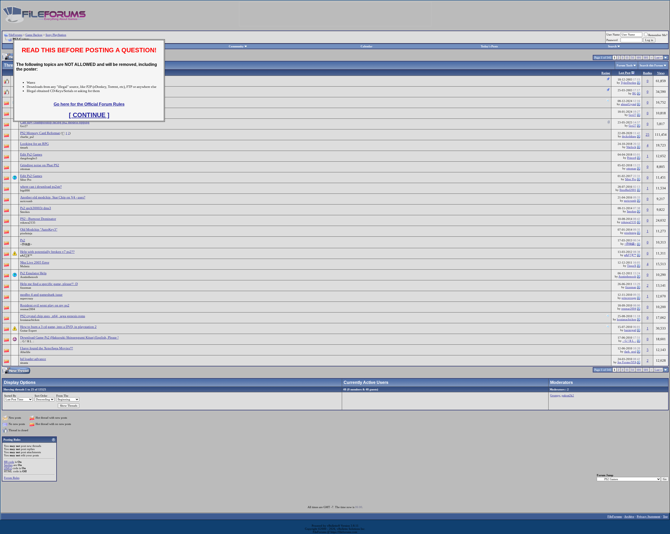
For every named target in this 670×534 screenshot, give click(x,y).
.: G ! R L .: (27, 341)
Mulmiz (25, 266)
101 (638, 57)
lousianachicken (30, 319)
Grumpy (555, 395)
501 (646, 57)
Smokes (25, 211)
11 (627, 57)
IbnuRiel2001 (627, 189)
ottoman (25, 169)
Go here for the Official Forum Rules (89, 104)
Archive (629, 516)
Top (665, 516)
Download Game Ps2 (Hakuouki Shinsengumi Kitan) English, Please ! (69, 337)
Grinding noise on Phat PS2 (39, 165)
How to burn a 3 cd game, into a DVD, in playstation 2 (58, 327)
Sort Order (41, 395)
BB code (9, 461)
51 (632, 57)
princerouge (629, 297)
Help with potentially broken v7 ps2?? (47, 252)
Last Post (624, 72)
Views (661, 73)
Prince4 (631, 157)
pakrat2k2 (568, 395)
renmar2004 (27, 309)
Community (236, 46)
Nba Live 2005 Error (34, 262)
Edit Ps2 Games (31, 154)
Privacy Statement (648, 516)
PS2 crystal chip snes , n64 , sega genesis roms (52, 316)
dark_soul (630, 351)
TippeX (631, 265)
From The (62, 395)
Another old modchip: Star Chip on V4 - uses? (52, 197)
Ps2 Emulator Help (33, 273)
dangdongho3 (28, 158)
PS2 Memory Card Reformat (40, 133)
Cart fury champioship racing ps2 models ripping (55, 122)
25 (647, 135)
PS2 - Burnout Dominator (38, 219)
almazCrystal (628, 104)
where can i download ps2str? (41, 187)
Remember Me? (657, 35)
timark (24, 147)
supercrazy (26, 298)
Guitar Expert (28, 330)
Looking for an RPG (34, 144)
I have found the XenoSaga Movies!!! (46, 348)
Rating (605, 73)
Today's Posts (489, 46)
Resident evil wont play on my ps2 (44, 305)
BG (634, 93)
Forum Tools (625, 65)
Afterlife (25, 352)
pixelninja (26, 233)
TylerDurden (628, 82)
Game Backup (33, 34)
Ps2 (22, 240)
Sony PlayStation (56, 34)
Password (612, 40)
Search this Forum (651, 65)
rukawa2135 (27, 222)
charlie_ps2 (27, 136)
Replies (647, 73)
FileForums (15, 34)
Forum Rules (11, 477)
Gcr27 (632, 114)
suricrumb (26, 201)
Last (658, 57)
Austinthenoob (29, 277)
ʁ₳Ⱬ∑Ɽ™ (26, 255)
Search (612, 46)
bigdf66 (25, 190)
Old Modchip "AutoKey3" (38, 229)
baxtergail (630, 330)
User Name (613, 34)
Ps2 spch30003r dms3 (35, 208)
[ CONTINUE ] (89, 114)
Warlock (631, 147)
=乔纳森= (26, 244)
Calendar (366, 46)
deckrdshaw (629, 136)
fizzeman (25, 287)
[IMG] (8, 468)
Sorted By (10, 395)
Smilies (8, 465)
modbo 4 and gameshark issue (41, 295)
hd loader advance (33, 359)
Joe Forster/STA (626, 362)
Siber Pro (25, 179)
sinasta (24, 362)
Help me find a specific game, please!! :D (49, 284)
